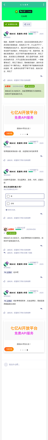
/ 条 (23, 5)
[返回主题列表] (4, 5)
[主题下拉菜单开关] (43, 5)
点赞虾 (9, 272)
